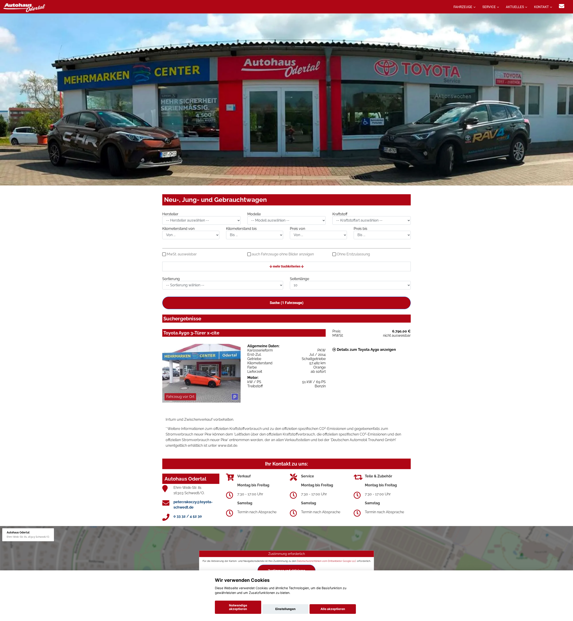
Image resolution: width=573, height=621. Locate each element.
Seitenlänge (299, 279)
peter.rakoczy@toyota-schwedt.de (193, 504)
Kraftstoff (339, 214)
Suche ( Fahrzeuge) (287, 303)
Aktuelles (515, 7)
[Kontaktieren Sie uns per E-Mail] (561, 6)
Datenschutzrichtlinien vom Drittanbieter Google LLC (326, 561)
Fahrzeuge (462, 7)
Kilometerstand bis (241, 228)
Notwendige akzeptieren (238, 607)
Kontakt (541, 7)
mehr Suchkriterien (286, 266)
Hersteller (170, 214)
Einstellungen (285, 609)
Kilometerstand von (178, 228)
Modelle (254, 214)
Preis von (297, 228)
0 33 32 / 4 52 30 (187, 516)
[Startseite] (24, 7)
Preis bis (360, 228)
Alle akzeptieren (333, 609)
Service (489, 7)
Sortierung (171, 279)
